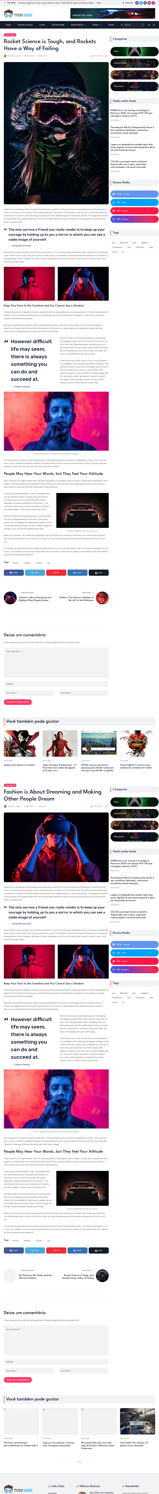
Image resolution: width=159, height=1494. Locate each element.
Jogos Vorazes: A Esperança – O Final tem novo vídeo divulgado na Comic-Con (59, 768)
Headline (27, 563)
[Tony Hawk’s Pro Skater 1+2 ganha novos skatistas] (137, 1421)
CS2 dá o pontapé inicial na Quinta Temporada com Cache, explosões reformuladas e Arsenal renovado (128, 164)
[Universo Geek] (134, 63)
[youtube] (149, 3)
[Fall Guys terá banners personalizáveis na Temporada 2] (21, 1421)
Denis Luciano (15, 56)
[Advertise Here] (112, 13)
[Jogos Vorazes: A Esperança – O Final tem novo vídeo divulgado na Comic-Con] (60, 743)
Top (48, 563)
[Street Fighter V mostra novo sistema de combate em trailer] (137, 743)
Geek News (10, 35)
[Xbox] (134, 51)
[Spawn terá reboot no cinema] (21, 743)
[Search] (143, 25)
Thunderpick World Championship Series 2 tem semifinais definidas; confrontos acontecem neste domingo (132, 130)
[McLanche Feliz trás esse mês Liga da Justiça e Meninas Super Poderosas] (99, 1421)
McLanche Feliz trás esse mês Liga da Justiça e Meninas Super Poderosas (98, 1446)
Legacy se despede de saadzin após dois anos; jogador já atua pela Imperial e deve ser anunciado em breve (132, 147)
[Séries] (134, 74)
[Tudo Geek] (18, 13)
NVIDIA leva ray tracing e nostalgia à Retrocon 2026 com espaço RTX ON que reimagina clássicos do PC (131, 113)
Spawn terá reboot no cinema (19, 765)
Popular (39, 563)
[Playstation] (134, 86)
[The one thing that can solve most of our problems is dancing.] (56, 421)
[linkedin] (145, 3)
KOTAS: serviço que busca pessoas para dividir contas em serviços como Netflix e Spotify (97, 768)
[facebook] (137, 3)
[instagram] (153, 3)
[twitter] (141, 3)
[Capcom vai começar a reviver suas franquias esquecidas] (60, 1421)
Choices (15, 563)
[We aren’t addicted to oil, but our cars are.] (82, 510)
